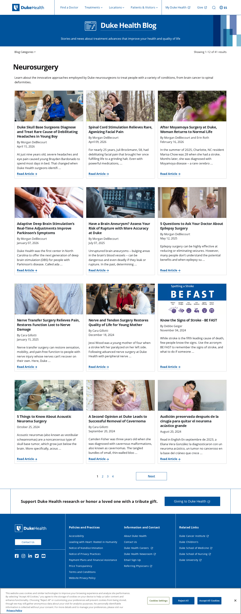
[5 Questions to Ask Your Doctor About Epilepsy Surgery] (192, 202)
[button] (224, 7)
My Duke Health (175, 7)
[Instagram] (24, 556)
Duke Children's (188, 542)
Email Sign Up (132, 560)
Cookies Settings (158, 600)
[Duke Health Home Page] (31, 528)
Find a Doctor (69, 7)
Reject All (183, 600)
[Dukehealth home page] (33, 7)
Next (151, 476)
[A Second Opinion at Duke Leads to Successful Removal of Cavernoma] (120, 395)
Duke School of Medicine (194, 548)
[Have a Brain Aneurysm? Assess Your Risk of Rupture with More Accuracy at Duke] (120, 202)
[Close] (235, 600)
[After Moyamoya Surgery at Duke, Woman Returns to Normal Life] (192, 106)
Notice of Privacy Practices (85, 554)
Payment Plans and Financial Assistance (93, 560)
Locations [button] (115, 7)
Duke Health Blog (128, 25)
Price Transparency (80, 566)
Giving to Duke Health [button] (190, 501)
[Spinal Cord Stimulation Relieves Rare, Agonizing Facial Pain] (120, 106)
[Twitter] (37, 556)
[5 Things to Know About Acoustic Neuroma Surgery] (49, 395)
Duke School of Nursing (193, 554)
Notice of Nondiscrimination (86, 548)
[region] (120, 601)
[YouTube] (44, 556)
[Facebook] (17, 556)
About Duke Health (135, 536)
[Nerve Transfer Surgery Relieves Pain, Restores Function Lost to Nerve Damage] (49, 299)
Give (200, 7)
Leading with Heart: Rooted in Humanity (93, 542)
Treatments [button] (92, 7)
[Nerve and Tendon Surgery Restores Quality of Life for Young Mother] (120, 299)
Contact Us (28, 542)
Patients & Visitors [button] (143, 7)
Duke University (188, 560)
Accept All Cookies (209, 600)
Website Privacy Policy (82, 578)
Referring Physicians (136, 566)
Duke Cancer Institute (192, 536)
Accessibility (76, 536)
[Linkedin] (31, 556)
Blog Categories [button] (23, 52)
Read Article (25, 174)
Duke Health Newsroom (138, 554)
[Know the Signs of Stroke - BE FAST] (192, 299)
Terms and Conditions (82, 572)
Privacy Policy (14, 610)
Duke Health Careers (137, 548)
